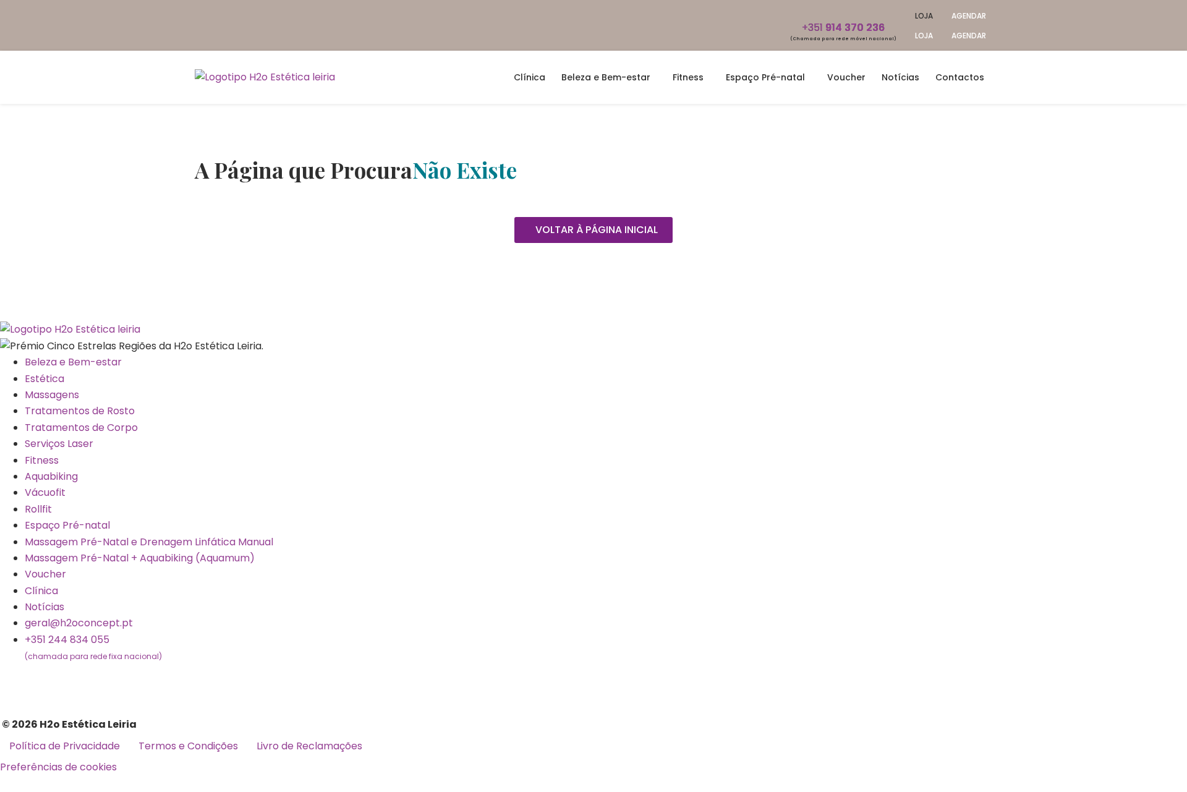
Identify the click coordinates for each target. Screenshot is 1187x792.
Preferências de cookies (58, 767)
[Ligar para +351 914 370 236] (843, 9)
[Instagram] (48, 680)
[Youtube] (82, 680)
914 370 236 (843, 27)
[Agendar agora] (25, 767)
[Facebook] (15, 680)
